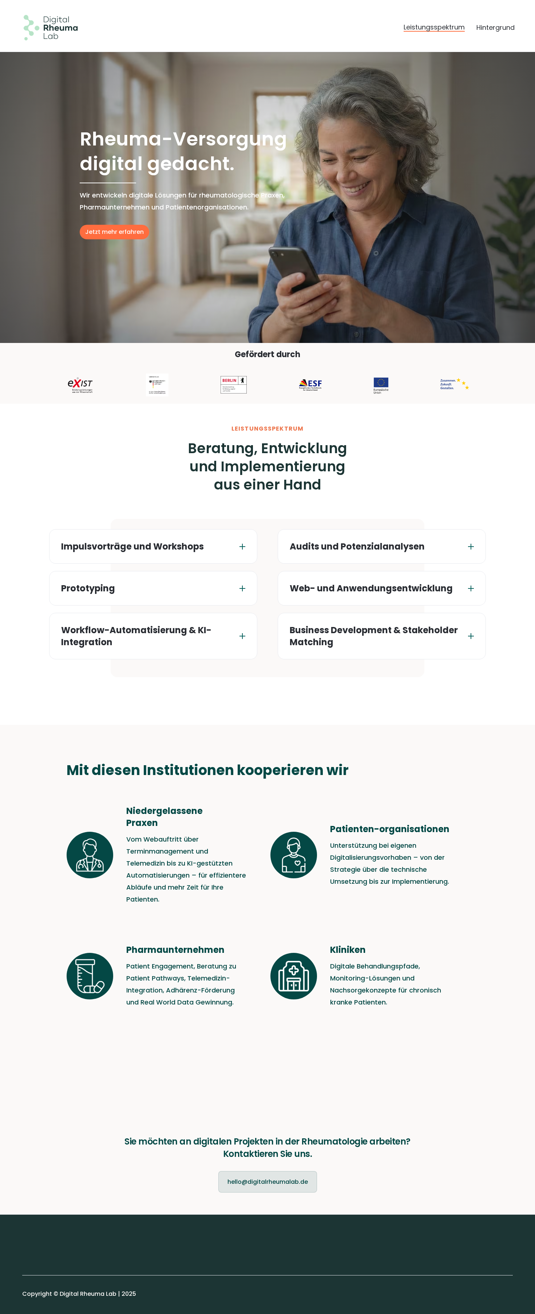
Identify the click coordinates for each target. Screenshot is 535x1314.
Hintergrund (495, 27)
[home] (45, 28)
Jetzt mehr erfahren (114, 232)
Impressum (38, 1242)
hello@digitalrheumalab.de (267, 1182)
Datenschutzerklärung (55, 1258)
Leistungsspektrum (434, 28)
